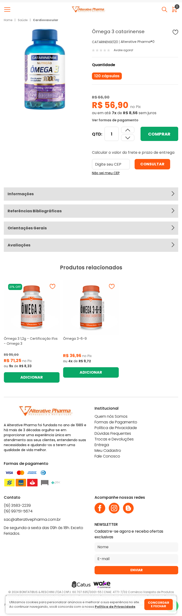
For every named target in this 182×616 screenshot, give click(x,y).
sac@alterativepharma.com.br (32, 519)
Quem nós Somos (111, 416)
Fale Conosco (107, 456)
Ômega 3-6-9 (75, 338)
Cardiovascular (45, 20)
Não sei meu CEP (106, 173)
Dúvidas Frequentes (113, 433)
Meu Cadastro (108, 450)
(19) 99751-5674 (18, 511)
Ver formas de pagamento (115, 120)
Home (8, 20)
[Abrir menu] (8, 9)
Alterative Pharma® (136, 41)
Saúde (22, 20)
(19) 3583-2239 (17, 505)
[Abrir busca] (164, 9)
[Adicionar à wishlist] (175, 32)
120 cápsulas (106, 76)
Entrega (102, 445)
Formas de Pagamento (116, 422)
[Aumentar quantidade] (127, 138)
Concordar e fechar (158, 604)
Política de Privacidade (116, 427)
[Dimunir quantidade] (127, 130)
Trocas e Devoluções (114, 439)
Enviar (136, 570)
